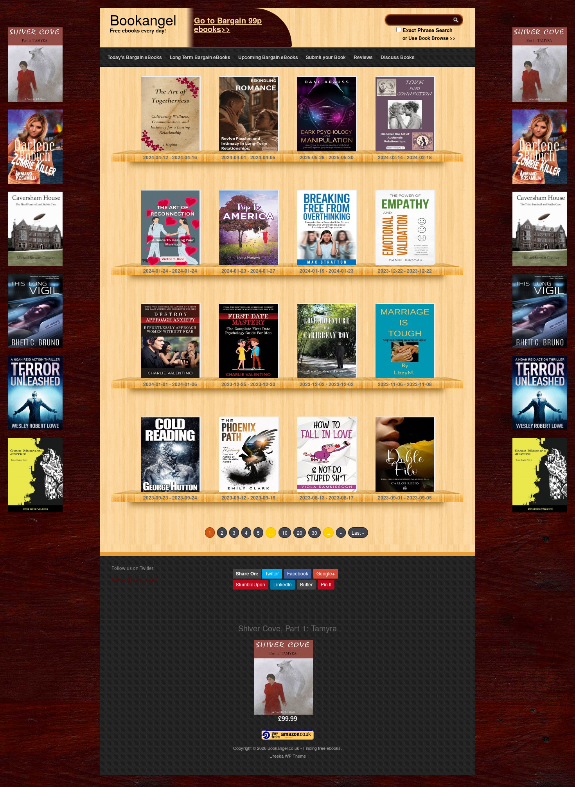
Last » (358, 532)
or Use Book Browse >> (428, 37)
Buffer (306, 584)
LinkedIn (282, 584)
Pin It (326, 584)
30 (314, 532)
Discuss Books (398, 57)
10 (285, 532)
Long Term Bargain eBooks (200, 57)
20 (299, 532)
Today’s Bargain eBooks (135, 57)
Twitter (272, 573)
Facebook (297, 573)
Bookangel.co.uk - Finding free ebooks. (305, 748)
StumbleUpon (250, 584)
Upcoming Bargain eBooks (268, 57)
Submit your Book (326, 57)
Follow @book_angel (134, 579)
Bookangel (143, 19)
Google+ (325, 573)
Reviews (363, 57)
